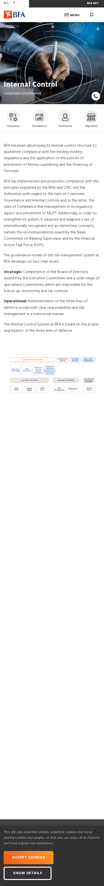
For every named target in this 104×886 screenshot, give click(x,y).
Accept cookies (28, 857)
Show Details (27, 873)
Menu (74, 15)
